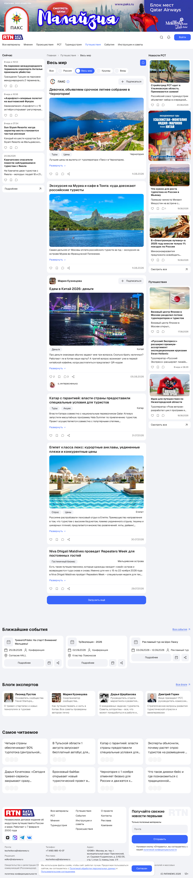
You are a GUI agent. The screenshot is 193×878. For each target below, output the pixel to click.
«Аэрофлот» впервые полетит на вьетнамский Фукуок (23, 100)
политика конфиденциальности (21, 873)
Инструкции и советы (130, 44)
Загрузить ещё (96, 600)
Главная (51, 55)
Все (51, 70)
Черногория (137, 154)
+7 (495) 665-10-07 (55, 850)
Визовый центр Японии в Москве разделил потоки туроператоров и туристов (167, 315)
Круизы (106, 70)
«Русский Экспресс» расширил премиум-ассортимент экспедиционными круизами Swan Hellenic (169, 347)
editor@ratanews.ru (14, 859)
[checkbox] (133, 846)
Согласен (141, 868)
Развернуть (56, 165)
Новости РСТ (157, 55)
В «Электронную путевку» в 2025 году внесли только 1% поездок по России (168, 243)
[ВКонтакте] (29, 838)
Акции (67, 408)
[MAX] (15, 838)
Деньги (56, 349)
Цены (66, 154)
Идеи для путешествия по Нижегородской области (167, 400)
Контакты (106, 815)
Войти (182, 37)
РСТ (59, 44)
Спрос (55, 512)
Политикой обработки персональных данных (93, 868)
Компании (106, 825)
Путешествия (93, 44)
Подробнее (24, 662)
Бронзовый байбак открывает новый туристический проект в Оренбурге (70, 778)
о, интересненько (68, 383)
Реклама (106, 820)
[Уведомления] (169, 37)
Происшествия (44, 44)
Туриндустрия (73, 44)
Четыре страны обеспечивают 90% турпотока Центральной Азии (22, 750)
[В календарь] (49, 663)
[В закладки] (11, 85)
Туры (54, 154)
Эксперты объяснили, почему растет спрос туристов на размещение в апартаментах (167, 750)
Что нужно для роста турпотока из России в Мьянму (165, 192)
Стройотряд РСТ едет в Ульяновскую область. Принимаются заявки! (165, 88)
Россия (67, 70)
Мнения (28, 44)
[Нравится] (5, 85)
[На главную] (12, 37)
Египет (140, 511)
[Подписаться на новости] (143, 63)
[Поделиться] (68, 173)
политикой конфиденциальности (160, 849)
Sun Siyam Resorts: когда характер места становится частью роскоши (21, 130)
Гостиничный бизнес (63, 561)
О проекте (107, 810)
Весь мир (86, 70)
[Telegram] (22, 838)
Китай (140, 349)
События (109, 44)
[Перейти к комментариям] (16, 85)
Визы (123, 70)
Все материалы (11, 44)
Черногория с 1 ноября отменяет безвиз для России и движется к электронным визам (116, 778)
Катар (140, 407)
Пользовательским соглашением (58, 871)
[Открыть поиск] (161, 37)
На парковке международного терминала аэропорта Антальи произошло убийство (23, 69)
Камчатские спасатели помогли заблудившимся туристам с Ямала (19, 163)
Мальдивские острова (131, 561)
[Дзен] (8, 838)
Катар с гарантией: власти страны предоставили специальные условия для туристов (119, 750)
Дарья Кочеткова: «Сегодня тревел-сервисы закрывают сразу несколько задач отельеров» (25, 781)
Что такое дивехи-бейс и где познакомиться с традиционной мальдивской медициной (166, 778)
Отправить (159, 839)
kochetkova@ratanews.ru (17, 850)
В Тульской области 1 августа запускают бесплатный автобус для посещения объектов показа (70, 752)
